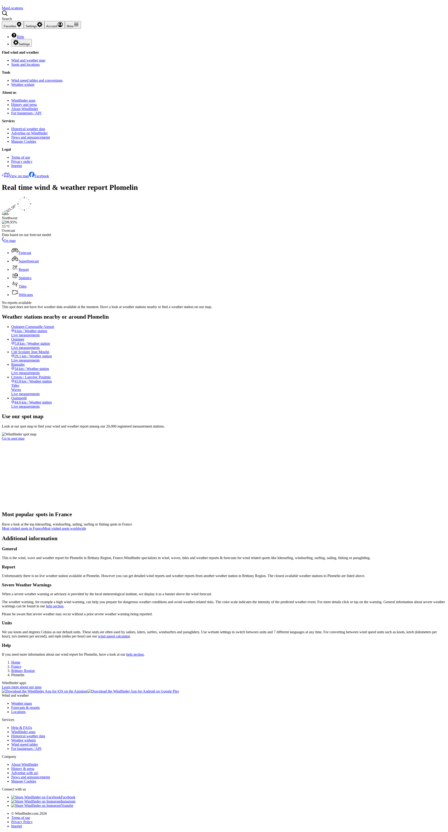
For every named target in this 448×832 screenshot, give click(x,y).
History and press (24, 105)
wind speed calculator (114, 636)
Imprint (16, 166)
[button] (224, 15)
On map (10, 241)
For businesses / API (26, 113)
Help (20, 37)
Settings (24, 44)
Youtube (67, 806)
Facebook (42, 176)
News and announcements (30, 137)
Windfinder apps (23, 100)
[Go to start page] (2, 4)
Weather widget (22, 85)
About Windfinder (24, 109)
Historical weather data (28, 129)
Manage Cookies (23, 141)
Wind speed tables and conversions (37, 80)
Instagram (68, 801)
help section (54, 606)
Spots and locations (25, 64)
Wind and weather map (28, 60)
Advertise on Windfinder (29, 133)
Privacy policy (21, 162)
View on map (19, 176)
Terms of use (20, 157)
